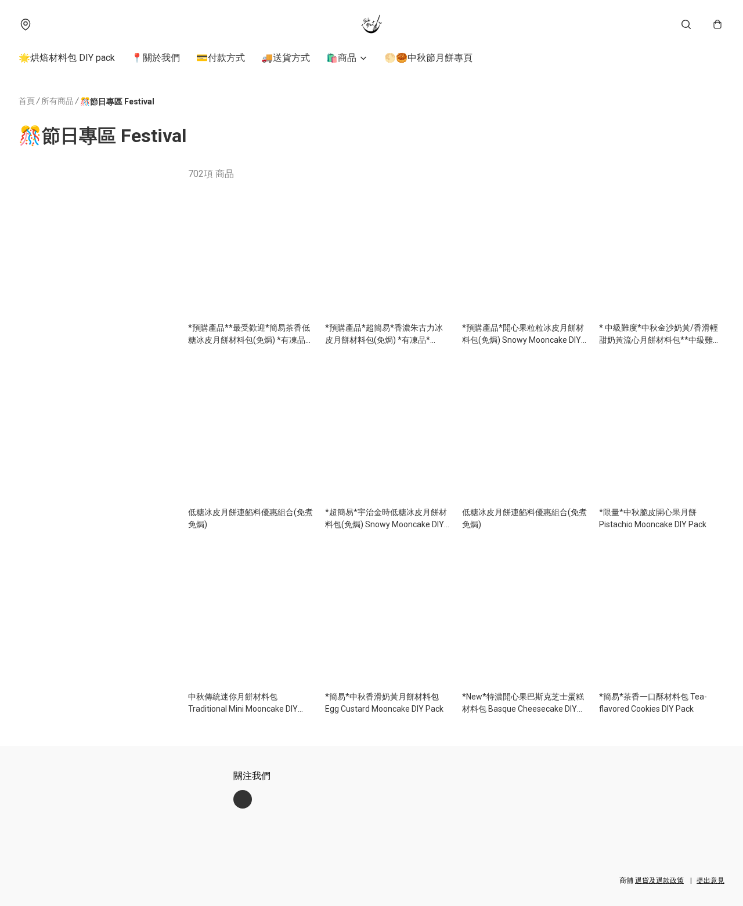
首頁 (27, 101)
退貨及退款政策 (659, 880)
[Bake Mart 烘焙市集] (371, 24)
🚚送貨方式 (285, 57)
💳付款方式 (220, 57)
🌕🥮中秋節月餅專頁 (428, 57)
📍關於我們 (155, 57)
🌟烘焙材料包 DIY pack (67, 57)
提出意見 (710, 880)
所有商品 (57, 101)
